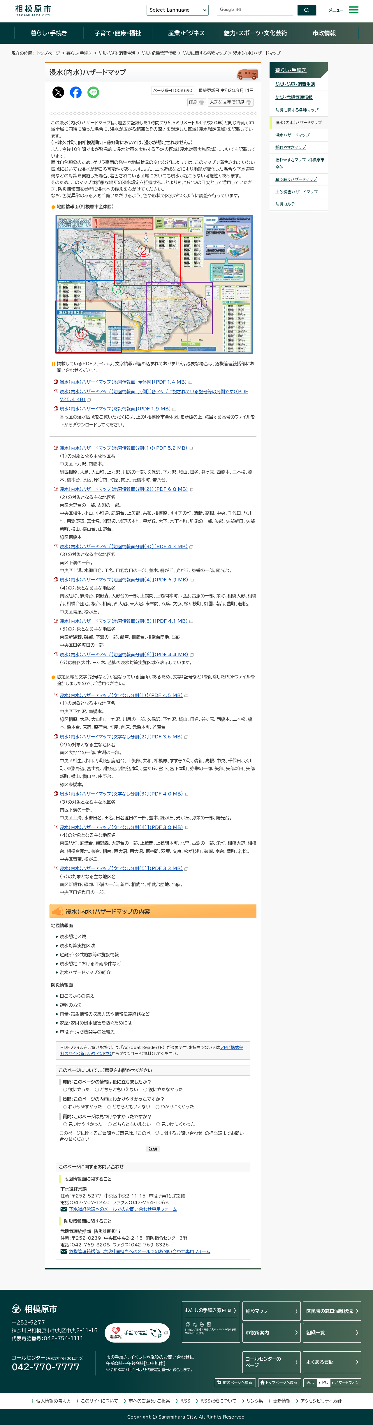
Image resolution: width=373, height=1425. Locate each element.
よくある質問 (320, 1362)
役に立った (79, 1089)
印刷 (193, 102)
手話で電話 (135, 1332)
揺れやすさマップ (290, 147)
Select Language (169, 10)
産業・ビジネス (186, 33)
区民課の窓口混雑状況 (329, 1311)
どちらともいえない (119, 1089)
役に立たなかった (165, 1089)
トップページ (48, 53)
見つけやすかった (85, 1124)
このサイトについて (99, 1401)
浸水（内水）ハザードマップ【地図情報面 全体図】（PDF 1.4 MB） (123, 382)
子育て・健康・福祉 (117, 33)
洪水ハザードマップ (292, 135)
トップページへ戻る (281, 1383)
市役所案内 (257, 1332)
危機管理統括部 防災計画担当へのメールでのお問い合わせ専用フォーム (139, 1251)
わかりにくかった (177, 1107)
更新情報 (282, 1401)
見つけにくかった (178, 1124)
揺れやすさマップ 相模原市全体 (300, 163)
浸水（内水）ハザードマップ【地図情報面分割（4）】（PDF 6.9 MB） (124, 580)
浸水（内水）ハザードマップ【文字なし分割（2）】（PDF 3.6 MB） (121, 737)
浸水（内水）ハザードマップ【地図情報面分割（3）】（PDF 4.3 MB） (124, 546)
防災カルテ (285, 204)
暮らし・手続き (49, 33)
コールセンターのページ (263, 1362)
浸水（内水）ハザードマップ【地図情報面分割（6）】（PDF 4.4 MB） (124, 654)
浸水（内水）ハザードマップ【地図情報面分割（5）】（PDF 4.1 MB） (124, 621)
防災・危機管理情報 (159, 53)
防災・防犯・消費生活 (116, 53)
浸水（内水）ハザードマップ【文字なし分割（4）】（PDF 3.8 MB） (121, 827)
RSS (185, 1401)
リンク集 (255, 1401)
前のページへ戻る (237, 1383)
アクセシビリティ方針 (321, 1401)
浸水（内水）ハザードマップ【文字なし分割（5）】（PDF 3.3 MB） (121, 868)
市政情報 (324, 33)
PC (325, 1383)
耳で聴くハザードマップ (296, 179)
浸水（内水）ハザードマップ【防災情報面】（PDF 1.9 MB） (115, 409)
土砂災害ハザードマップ (296, 192)
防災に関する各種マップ (205, 53)
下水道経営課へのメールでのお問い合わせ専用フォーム (123, 1209)
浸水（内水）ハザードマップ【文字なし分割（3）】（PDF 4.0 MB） (121, 794)
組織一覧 (315, 1332)
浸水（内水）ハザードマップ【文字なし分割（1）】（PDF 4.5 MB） (121, 695)
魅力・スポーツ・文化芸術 (255, 33)
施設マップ (257, 1311)
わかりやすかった (85, 1107)
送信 (153, 1149)
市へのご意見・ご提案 (149, 1401)
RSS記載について (218, 1401)
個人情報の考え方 (53, 1401)
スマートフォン (347, 1383)
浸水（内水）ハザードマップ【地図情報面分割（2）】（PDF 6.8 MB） (124, 489)
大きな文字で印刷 (227, 102)
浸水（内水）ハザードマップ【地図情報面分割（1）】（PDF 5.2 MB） (124, 448)
